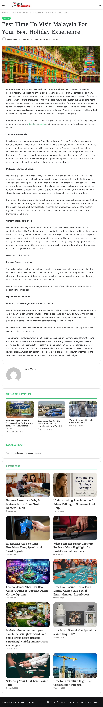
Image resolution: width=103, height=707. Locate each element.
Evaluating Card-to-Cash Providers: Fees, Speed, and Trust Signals (24, 547)
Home (6, 12)
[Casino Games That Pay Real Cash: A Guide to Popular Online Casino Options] (28, 571)
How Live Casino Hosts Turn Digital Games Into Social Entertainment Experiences (72, 590)
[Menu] (3, 6)
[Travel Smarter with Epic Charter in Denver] (83, 409)
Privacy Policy (73, 702)
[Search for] (99, 6)
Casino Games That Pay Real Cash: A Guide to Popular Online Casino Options (27, 590)
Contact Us (86, 702)
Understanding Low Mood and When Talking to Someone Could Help (75, 504)
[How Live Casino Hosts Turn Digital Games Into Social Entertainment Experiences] (75, 571)
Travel (13, 12)
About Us (96, 702)
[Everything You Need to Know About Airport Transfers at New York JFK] (51, 409)
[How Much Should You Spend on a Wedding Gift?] (75, 614)
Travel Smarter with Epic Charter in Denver (81, 421)
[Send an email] (16, 39)
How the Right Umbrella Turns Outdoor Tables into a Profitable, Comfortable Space (19, 424)
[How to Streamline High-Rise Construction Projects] (75, 665)
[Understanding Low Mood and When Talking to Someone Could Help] (75, 485)
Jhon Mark (11, 39)
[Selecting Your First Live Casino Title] (28, 665)
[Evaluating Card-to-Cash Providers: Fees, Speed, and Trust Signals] (28, 528)
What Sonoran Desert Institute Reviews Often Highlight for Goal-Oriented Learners (73, 547)
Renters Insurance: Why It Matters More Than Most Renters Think (23, 504)
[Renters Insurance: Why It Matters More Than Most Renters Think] (28, 485)
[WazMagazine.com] (21, 4)
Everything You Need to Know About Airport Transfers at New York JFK (50, 423)
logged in (21, 453)
